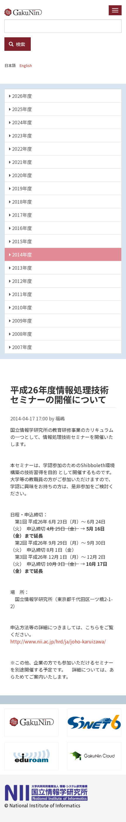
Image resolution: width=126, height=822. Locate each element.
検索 (20, 44)
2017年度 (21, 214)
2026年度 (21, 95)
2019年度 (21, 188)
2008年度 (21, 333)
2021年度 (21, 161)
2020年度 (21, 175)
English (26, 65)
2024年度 (21, 122)
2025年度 (21, 109)
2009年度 (21, 320)
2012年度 (21, 280)
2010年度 (21, 307)
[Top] (25, 12)
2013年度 (21, 267)
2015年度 (21, 241)
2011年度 (21, 294)
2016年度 (21, 227)
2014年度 (21, 254)
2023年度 (21, 135)
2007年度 (21, 346)
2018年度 (21, 201)
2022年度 (21, 148)
